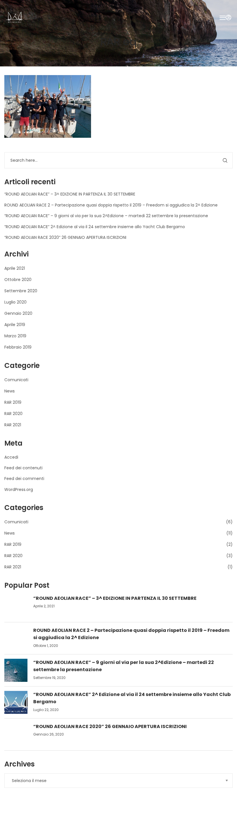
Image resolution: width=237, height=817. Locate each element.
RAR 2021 (12, 425)
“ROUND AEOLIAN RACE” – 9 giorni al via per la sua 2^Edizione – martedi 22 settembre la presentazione (106, 216)
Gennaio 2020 (18, 313)
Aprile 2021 (14, 268)
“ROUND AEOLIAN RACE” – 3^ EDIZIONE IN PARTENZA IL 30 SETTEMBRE (69, 194)
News (9, 391)
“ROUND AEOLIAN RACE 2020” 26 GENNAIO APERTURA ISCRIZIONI (65, 237)
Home (108, 56)
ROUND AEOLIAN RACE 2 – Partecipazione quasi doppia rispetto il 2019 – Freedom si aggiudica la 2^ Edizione (111, 205)
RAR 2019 (12, 402)
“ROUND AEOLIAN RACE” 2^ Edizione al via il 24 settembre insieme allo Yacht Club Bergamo (94, 227)
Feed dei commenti (24, 478)
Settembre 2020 (20, 291)
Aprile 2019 (14, 324)
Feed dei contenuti (23, 468)
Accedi (11, 457)
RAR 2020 (13, 413)
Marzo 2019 (15, 336)
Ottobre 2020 (18, 279)
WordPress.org (18, 489)
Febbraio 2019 (18, 347)
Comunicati (16, 380)
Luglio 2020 (15, 302)
